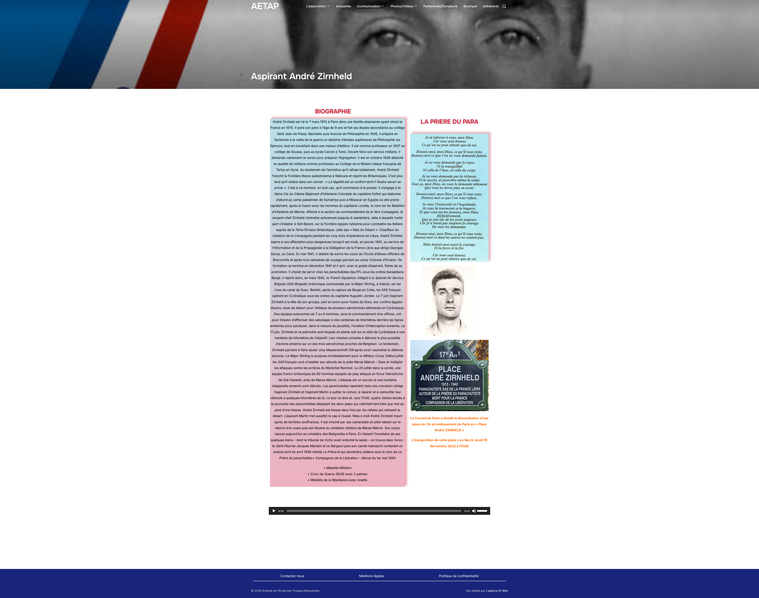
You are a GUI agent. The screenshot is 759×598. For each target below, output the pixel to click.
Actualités (343, 6)
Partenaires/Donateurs (440, 6)
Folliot (376, 194)
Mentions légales (371, 576)
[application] (379, 511)
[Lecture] (274, 511)
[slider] (482, 510)
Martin (324, 392)
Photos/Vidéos (402, 6)
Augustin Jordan (362, 296)
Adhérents (490, 6)
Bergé (276, 278)
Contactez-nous (292, 576)
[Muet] (474, 511)
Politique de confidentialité (459, 576)
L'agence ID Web (497, 590)
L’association (316, 6)
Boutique (470, 6)
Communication (368, 6)
